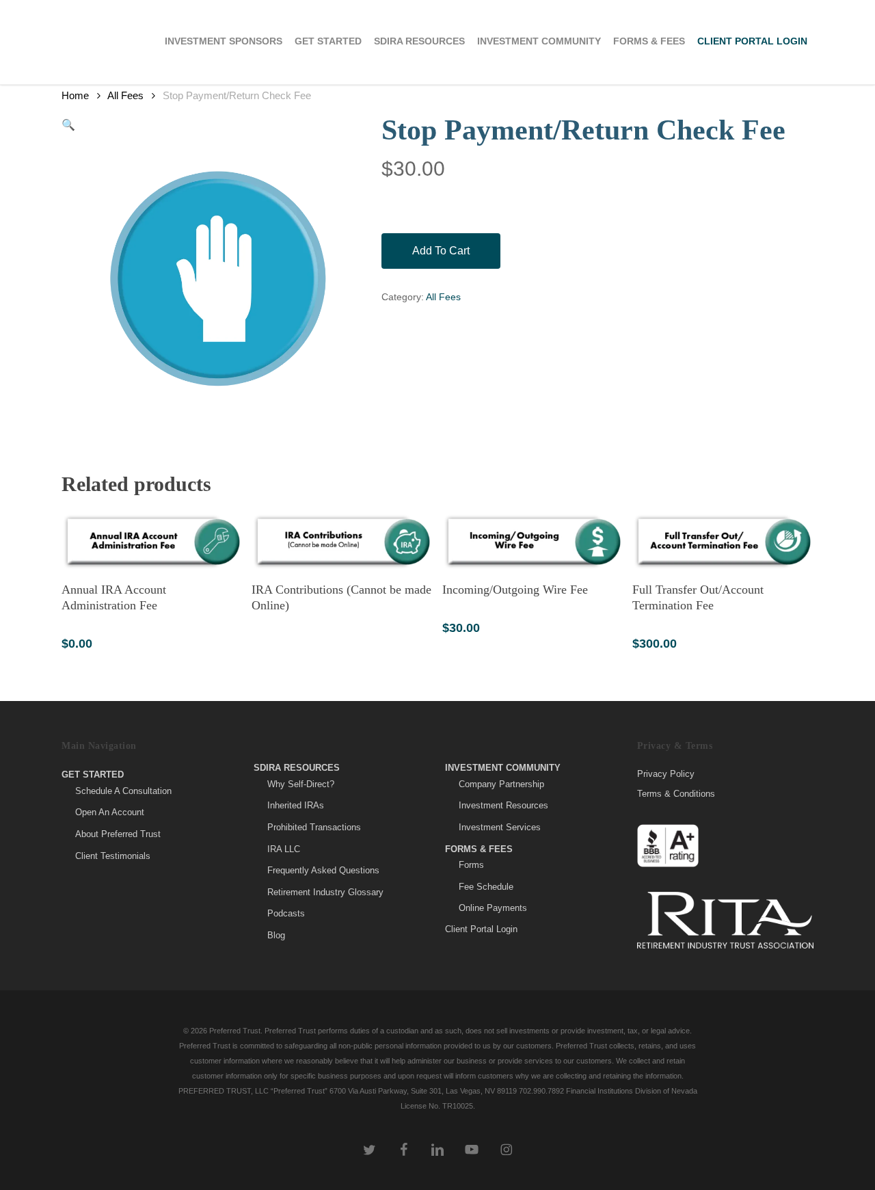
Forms (471, 865)
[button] (68, 125)
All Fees (125, 95)
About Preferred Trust (118, 834)
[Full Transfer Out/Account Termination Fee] (722, 541)
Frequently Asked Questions (323, 870)
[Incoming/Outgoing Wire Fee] (532, 541)
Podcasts (286, 913)
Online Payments (493, 908)
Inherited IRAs (295, 805)
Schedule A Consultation (123, 791)
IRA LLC (283, 849)
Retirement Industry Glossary (325, 892)
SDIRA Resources (297, 768)
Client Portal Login (481, 929)
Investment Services (500, 827)
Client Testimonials (112, 856)
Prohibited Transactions (314, 827)
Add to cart (441, 250)
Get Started (93, 774)
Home (75, 95)
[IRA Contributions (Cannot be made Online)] (342, 541)
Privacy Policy (666, 774)
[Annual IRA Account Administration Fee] (152, 541)
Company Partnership (501, 784)
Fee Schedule (486, 887)
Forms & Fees (479, 849)
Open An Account (109, 812)
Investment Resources (503, 805)
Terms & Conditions (676, 794)
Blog (276, 935)
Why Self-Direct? (300, 784)
